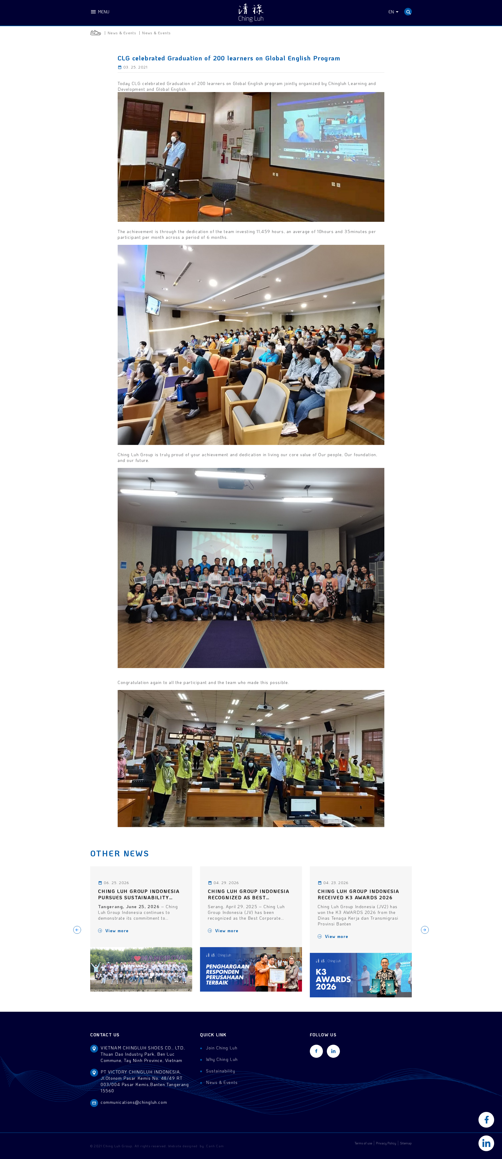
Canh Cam (215, 1146)
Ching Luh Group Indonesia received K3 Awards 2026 (358, 894)
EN (391, 11)
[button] (425, 930)
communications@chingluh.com (134, 1102)
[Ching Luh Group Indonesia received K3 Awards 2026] (361, 975)
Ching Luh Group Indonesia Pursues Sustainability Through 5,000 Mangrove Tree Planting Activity (139, 894)
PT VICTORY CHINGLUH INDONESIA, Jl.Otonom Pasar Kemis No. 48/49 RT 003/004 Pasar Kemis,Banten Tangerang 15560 (145, 1081)
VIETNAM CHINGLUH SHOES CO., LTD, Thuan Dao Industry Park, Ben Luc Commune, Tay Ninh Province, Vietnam (143, 1054)
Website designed (182, 1146)
